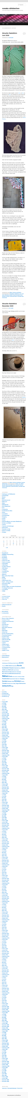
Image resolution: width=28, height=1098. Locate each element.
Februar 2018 (5, 857)
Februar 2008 (5, 1040)
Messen (4, 497)
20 (13, 543)
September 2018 (5, 846)
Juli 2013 (4, 941)
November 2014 (5, 916)
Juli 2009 (4, 1014)
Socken (3, 518)
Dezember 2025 (5, 714)
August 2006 (5, 1067)
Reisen (3, 512)
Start (3, 23)
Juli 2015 (4, 904)
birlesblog (4, 556)
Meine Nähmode (5, 673)
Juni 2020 (4, 814)
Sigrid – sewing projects (7, 581)
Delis (13, 340)
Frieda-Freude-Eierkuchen (8, 621)
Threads (4, 683)
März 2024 (4, 746)
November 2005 (5, 1081)
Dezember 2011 (5, 970)
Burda (19, 665)
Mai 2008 (4, 1035)
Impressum (4, 1088)
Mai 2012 (4, 962)
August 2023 (5, 756)
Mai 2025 (4, 724)
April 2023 (4, 762)
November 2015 (5, 898)
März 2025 (4, 727)
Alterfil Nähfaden (6, 655)
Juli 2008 (4, 1032)
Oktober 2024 (5, 735)
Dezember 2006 (5, 1061)
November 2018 (5, 843)
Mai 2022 (4, 779)
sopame (4, 642)
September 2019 (5, 828)
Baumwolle (14, 665)
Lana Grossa (16, 670)
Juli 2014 (4, 922)
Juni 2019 (4, 832)
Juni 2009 (4, 1015)
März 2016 (4, 892)
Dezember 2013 (5, 933)
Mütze (20, 673)
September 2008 (5, 1029)
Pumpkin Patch (5, 636)
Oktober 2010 (5, 991)
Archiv (21, 663)
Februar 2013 (5, 948)
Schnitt (13, 678)
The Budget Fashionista (7, 588)
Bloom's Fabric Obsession (8, 618)
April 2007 (4, 1055)
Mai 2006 (4, 1072)
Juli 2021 (4, 794)
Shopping (4, 517)
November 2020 (5, 807)
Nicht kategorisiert (6, 506)
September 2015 (5, 901)
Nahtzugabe (4, 630)
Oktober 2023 (5, 753)
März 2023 (4, 764)
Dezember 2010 (5, 988)
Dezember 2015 (5, 897)
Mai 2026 (4, 706)
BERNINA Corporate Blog (7, 554)
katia (7, 670)
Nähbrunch (4, 501)
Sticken (3, 520)
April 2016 (4, 890)
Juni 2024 (4, 741)
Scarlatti (4, 578)
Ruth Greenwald (16, 295)
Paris (3, 507)
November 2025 (5, 715)
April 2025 (4, 726)
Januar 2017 (4, 877)
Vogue (17, 683)
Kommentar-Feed (6, 695)
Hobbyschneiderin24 (6, 604)
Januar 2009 (4, 1023)
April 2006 (4, 1073)
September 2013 (5, 938)
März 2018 (4, 855)
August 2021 (5, 793)
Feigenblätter (5, 563)
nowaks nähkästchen (10, 8)
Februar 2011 (5, 985)
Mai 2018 (4, 852)
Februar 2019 (5, 839)
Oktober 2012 (5, 954)
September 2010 (5, 993)
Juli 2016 (4, 886)
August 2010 (5, 994)
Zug (12, 686)
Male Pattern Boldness (7, 627)
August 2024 (5, 738)
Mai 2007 (4, 1054)
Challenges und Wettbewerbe (8, 494)
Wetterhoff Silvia (13, 296)
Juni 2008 (4, 1034)
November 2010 (5, 990)
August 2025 (5, 720)
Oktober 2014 (5, 918)
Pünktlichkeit (5, 678)
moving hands (5, 613)
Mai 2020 (4, 816)
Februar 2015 (5, 912)
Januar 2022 (4, 785)
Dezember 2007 (5, 1043)
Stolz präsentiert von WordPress (14, 1095)
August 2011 (5, 976)
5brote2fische (5, 553)
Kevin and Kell (5, 598)
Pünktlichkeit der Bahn (7, 510)
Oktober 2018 (5, 845)
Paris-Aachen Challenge (17, 676)
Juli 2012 (4, 959)
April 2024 (4, 744)
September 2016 (5, 883)
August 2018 (5, 848)
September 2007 (5, 1047)
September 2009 (5, 1011)
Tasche (3, 486)
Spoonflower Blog (6, 583)
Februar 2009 (5, 1022)
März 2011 (4, 983)
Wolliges (4, 532)
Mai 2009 (4, 1017)
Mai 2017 (4, 871)
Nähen (11, 292)
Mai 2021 (4, 797)
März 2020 (4, 819)
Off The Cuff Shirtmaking (7, 633)
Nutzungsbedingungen (12, 1088)
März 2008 (4, 1038)
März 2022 (4, 782)
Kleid (9, 670)
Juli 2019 (4, 831)
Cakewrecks (4, 559)
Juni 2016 (4, 887)
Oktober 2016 (5, 881)
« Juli (7, 547)
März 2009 (4, 1020)
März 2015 (4, 910)
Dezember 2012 (5, 951)
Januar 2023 (4, 767)
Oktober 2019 (5, 826)
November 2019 (5, 825)
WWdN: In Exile (5, 650)
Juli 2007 (4, 1051)
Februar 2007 (5, 1058)
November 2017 (5, 861)
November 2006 (5, 1063)
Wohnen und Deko (6, 530)
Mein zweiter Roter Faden (7, 575)
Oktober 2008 (5, 1028)
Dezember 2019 (5, 823)
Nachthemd (7, 295)
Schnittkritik (5, 514)
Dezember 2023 (5, 750)
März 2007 (4, 1057)
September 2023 (5, 755)
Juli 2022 (4, 776)
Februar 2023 (5, 765)
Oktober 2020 (5, 808)
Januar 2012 (4, 968)
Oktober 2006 (5, 1064)
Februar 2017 (5, 875)
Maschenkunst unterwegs (15, 671)
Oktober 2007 (5, 1046)
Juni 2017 (4, 869)
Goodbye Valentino (6, 566)
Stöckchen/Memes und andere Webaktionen (12, 521)
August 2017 (5, 866)
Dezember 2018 (5, 842)
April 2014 (4, 927)
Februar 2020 (5, 820)
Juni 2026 (4, 704)
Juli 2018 (4, 849)
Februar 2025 (5, 729)
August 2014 (5, 921)
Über (7, 23)
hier (19, 93)
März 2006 (4, 1075)
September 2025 (5, 718)
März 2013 (4, 947)
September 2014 (5, 919)
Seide (16, 678)
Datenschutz (19, 1088)
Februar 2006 (5, 1076)
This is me (4, 599)
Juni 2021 (4, 796)
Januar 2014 (4, 932)
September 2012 (5, 956)
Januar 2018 (4, 858)
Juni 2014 (4, 924)
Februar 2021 (5, 802)
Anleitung (10, 663)
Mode (3, 498)
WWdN (3, 591)
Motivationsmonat (6, 500)
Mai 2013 (4, 944)
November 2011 (5, 971)
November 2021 (5, 788)
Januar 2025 (4, 730)
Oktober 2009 (5, 1009)
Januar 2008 (4, 1041)
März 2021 (4, 800)
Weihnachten (4, 483)
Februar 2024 (5, 747)
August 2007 (5, 1049)
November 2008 (5, 1026)
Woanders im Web (6, 529)
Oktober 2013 (5, 936)
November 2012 (5, 953)
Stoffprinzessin (5, 644)
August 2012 (5, 957)
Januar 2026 (4, 712)
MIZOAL (4, 629)
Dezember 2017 (5, 860)
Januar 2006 (4, 1078)
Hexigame (12, 293)
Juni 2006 (4, 1070)
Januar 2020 (4, 822)
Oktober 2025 (5, 717)
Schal (21, 295)
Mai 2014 (4, 925)
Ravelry (3, 485)
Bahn (7, 665)
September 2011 (5, 974)
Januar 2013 (4, 950)
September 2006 (5, 1066)
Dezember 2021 (5, 787)
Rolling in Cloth (5, 638)
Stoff (13, 681)
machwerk (4, 572)
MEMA (3, 577)
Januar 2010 (4, 1005)
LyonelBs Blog (5, 571)
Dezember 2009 (5, 1006)
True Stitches (5, 589)
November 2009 (5, 1008)
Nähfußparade (5, 504)
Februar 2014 (5, 930)
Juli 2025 (4, 721)
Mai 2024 (4, 742)
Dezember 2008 (5, 1025)
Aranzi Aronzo (16, 663)
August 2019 (5, 829)
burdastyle (5, 668)
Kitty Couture (5, 626)
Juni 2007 (4, 1052)
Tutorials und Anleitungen (8, 526)
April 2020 (4, 817)
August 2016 (5, 884)
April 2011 (4, 982)
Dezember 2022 (5, 768)
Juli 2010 (4, 996)
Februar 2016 (5, 893)
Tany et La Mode (5, 645)
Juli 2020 (4, 813)
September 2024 (5, 736)
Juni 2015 (4, 906)
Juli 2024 (4, 739)
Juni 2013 (4, 942)
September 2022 (5, 773)
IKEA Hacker (5, 568)
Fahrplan (11, 668)
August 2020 (5, 811)
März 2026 (4, 709)
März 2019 (4, 837)
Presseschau (5, 509)
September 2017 (5, 864)
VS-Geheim (4, 648)
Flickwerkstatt (5, 495)
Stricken (8, 296)
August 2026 (5, 701)
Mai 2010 (4, 999)
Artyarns (3, 665)
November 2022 (5, 770)
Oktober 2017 (5, 863)
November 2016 (5, 880)
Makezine (4, 574)
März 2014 (4, 929)
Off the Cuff (4, 632)
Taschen (23, 482)
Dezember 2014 (5, 915)
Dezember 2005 (5, 1079)
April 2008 (4, 1037)
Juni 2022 (4, 778)
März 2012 (4, 965)
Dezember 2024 (5, 732)
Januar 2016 (4, 895)
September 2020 (5, 810)
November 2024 (5, 733)
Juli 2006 (4, 1069)
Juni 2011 (4, 979)
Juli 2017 (4, 868)
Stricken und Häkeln (17, 292)
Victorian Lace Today (11, 683)
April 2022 (4, 781)
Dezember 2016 (5, 878)
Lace (20, 293)
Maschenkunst (5, 657)
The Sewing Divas (6, 647)
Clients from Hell (6, 560)
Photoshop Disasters (6, 635)
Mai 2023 (4, 761)
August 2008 (5, 1031)
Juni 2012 (4, 961)
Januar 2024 (4, 749)
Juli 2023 (4, 758)
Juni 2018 (4, 851)
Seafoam (4, 296)
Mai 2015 (4, 907)
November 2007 (5, 1044)
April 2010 (4, 1000)
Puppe (23, 676)
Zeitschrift (6, 685)
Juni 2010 (4, 997)
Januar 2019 (4, 840)
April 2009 (4, 1018)
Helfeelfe (4, 623)
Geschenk (16, 668)
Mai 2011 (4, 980)
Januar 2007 (4, 1060)
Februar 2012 (5, 967)
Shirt (19, 678)
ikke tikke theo (5, 624)
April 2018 (4, 854)
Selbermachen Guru (6, 580)
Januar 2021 (4, 803)
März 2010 (4, 1002)
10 (3, 541)
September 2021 (5, 791)
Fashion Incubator (6, 562)
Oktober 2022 (5, 772)
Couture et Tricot (6, 620)
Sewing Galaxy (5, 641)
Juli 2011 (4, 977)
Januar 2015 (4, 913)
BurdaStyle (4, 557)
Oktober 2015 (5, 900)
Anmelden (4, 691)
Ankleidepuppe (5, 663)
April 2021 (4, 799)
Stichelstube (5, 585)
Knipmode (17, 293)
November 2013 (5, 935)
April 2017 (4, 872)
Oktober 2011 (5, 973)
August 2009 (5, 1012)
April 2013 (4, 945)
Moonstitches (5, 611)
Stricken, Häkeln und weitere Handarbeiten (11, 586)
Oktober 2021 (5, 790)
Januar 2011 (4, 986)
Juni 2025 (4, 723)
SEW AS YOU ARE (6, 639)
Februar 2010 (5, 1003)
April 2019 (4, 836)
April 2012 (4, 964)
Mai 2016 (4, 889)
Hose (20, 668)
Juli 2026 (4, 703)
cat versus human (6, 596)
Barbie (10, 665)
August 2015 (5, 903)
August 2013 (5, 939)
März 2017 (4, 874)
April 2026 (4, 707)
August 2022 (5, 775)
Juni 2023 (4, 759)
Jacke (3, 670)
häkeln (23, 668)
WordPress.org (5, 696)
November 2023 (5, 752)
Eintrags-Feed (5, 693)
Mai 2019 (4, 834)
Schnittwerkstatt (5, 515)
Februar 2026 (5, 711)
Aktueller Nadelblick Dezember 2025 (9, 304)
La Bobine (4, 569)
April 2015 (4, 909)
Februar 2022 (5, 784)
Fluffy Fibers (5, 565)
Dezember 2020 (5, 805)
